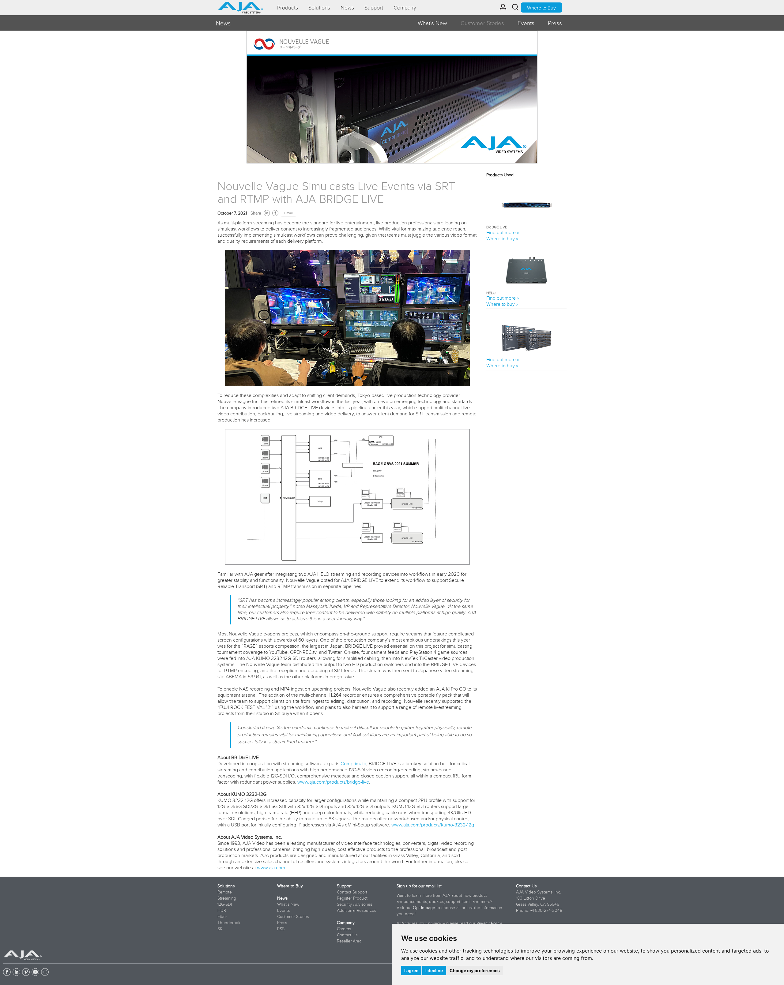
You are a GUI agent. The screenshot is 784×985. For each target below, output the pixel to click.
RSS (281, 929)
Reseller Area (349, 941)
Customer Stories (482, 23)
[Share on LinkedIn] (267, 213)
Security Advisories (354, 904)
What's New (432, 23)
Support (344, 886)
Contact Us (347, 935)
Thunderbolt (228, 922)
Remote (224, 892)
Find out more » (502, 232)
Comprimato (353, 763)
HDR (221, 910)
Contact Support (352, 892)
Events (526, 23)
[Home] (240, 5)
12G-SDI (224, 904)
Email (288, 213)
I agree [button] (411, 970)
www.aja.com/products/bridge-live (333, 781)
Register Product (352, 898)
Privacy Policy (489, 923)
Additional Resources (356, 910)
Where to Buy (541, 7)
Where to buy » (502, 238)
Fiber (222, 916)
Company (346, 922)
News (282, 898)
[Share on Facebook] (275, 213)
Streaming (226, 898)
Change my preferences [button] (475, 970)
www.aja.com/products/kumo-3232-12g (432, 824)
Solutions (226, 886)
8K (219, 929)
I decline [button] (434, 970)
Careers (344, 929)
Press (555, 23)
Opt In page (424, 907)
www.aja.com (271, 867)
